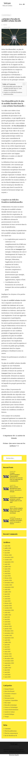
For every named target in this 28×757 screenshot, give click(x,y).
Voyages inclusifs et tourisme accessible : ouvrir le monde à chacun (16, 521)
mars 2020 (8, 677)
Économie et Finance (10, 693)
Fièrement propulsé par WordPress (13, 749)
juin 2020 (7, 670)
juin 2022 (7, 617)
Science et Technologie (11, 707)
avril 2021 (7, 649)
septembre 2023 (9, 587)
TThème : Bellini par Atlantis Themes (14, 751)
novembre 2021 (9, 633)
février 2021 (8, 654)
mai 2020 (7, 672)
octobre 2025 (8, 559)
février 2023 (8, 603)
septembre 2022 (9, 610)
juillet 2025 (8, 566)
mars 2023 (8, 601)
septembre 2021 (9, 638)
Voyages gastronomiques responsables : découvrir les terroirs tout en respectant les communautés (16, 477)
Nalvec (5, 24)
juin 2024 (7, 571)
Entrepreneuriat (9, 698)
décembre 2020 (9, 658)
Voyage (7, 716)
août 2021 (7, 640)
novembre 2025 (9, 557)
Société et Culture (10, 712)
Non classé (8, 703)
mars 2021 (8, 651)
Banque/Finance (9, 689)
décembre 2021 (9, 631)
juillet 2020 (8, 668)
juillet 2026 (8, 548)
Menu (21, 4)
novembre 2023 (9, 582)
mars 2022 (8, 624)
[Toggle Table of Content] (23, 84)
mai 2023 (7, 596)
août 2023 (7, 589)
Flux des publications (11, 731)
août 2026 (7, 546)
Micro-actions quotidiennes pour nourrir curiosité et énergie (15, 489)
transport (4, 373)
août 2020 (7, 665)
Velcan (7, 3)
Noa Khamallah (19, 126)
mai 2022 (7, 619)
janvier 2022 (8, 628)
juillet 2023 (8, 592)
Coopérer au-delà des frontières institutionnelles (13, 93)
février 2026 (8, 555)
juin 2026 (7, 550)
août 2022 (7, 612)
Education (7, 696)
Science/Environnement (11, 709)
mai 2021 (7, 647)
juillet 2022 (8, 615)
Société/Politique (6, 15)
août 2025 (7, 564)
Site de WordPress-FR (11, 735)
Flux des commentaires (11, 733)
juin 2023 (7, 594)
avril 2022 (7, 622)
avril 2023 (7, 599)
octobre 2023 (8, 585)
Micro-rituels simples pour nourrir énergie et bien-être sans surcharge (16, 510)
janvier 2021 (8, 656)
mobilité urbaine (15, 300)
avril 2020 (7, 674)
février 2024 (8, 578)
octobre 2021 (8, 635)
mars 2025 (8, 569)
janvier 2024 (8, 580)
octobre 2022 (8, 608)
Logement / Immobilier (11, 700)
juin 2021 (7, 644)
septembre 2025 (9, 562)
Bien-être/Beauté (9, 691)
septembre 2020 (9, 663)
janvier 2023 (8, 605)
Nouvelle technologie (11, 705)
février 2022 (8, 626)
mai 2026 (7, 553)
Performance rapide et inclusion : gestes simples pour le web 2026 (16, 500)
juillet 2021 (8, 642)
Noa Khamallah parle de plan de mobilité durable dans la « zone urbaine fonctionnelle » (13, 88)
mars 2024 (8, 576)
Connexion (8, 728)
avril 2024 (7, 573)
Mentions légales (14, 755)
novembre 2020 (9, 661)
